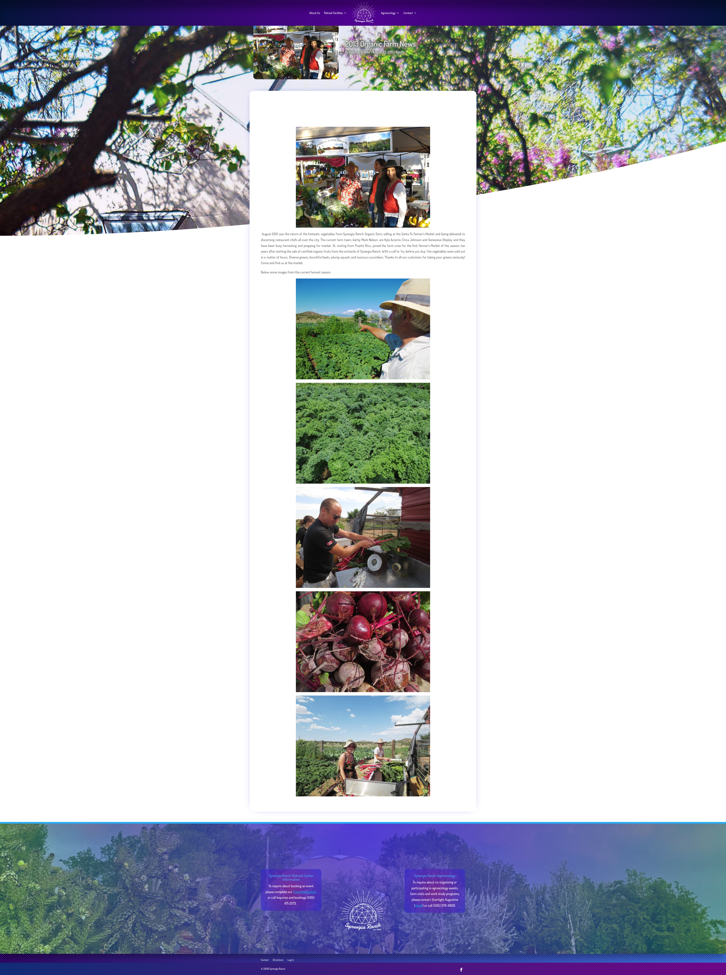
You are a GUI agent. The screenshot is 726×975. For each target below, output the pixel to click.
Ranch (400, 52)
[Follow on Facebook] (461, 969)
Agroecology (388, 13)
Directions (278, 960)
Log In (291, 960)
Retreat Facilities (333, 13)
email (418, 905)
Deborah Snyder (359, 52)
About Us (314, 13)
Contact (408, 13)
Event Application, (305, 892)
